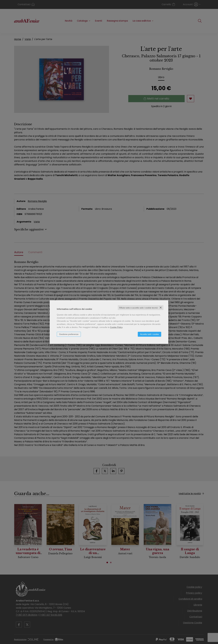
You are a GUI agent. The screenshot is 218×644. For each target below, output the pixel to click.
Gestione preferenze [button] (68, 334)
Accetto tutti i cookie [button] (149, 334)
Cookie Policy (116, 327)
